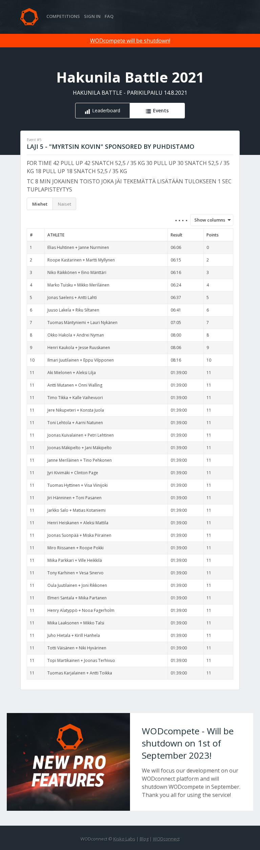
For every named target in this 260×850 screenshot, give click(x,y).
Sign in (92, 16)
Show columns (207, 220)
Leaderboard (106, 110)
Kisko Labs (124, 839)
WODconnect (166, 839)
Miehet (39, 204)
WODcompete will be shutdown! (130, 40)
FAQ (109, 16)
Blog (144, 839)
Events (161, 110)
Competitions (63, 16)
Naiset (64, 204)
